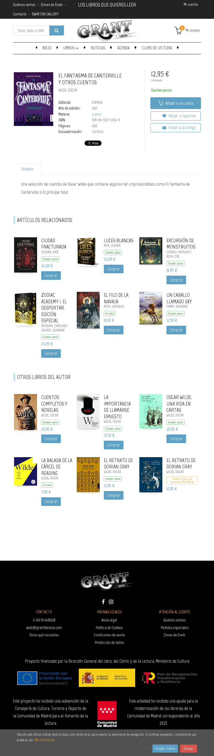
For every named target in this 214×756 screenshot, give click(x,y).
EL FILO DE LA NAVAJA (116, 298)
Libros (69, 48)
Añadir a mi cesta (178, 103)
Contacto (19, 13)
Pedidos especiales (174, 627)
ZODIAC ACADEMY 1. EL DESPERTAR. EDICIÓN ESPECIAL (54, 308)
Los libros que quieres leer (107, 4)
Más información (44, 740)
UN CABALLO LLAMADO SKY (179, 298)
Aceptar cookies (165, 749)
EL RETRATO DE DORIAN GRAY (118, 463)
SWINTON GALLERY (45, 13)
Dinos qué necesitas (44, 634)
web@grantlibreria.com (44, 627)
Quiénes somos (24, 4)
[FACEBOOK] (103, 601)
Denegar (188, 749)
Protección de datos (109, 642)
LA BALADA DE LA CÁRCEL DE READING (56, 466)
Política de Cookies (109, 627)
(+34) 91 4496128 (44, 620)
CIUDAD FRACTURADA (53, 243)
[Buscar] (56, 30)
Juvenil (96, 114)
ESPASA (97, 102)
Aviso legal (109, 620)
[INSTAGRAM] (111, 601)
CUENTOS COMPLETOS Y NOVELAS (54, 403)
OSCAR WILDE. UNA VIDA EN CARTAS (179, 403)
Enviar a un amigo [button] (181, 127)
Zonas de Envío (52, 4)
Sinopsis (27, 169)
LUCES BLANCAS (118, 240)
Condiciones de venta (109, 634)
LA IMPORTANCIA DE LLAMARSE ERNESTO (117, 407)
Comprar (51, 275)
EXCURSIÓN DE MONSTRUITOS (181, 243)
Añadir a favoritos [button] (182, 115)
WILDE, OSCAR (68, 90)
